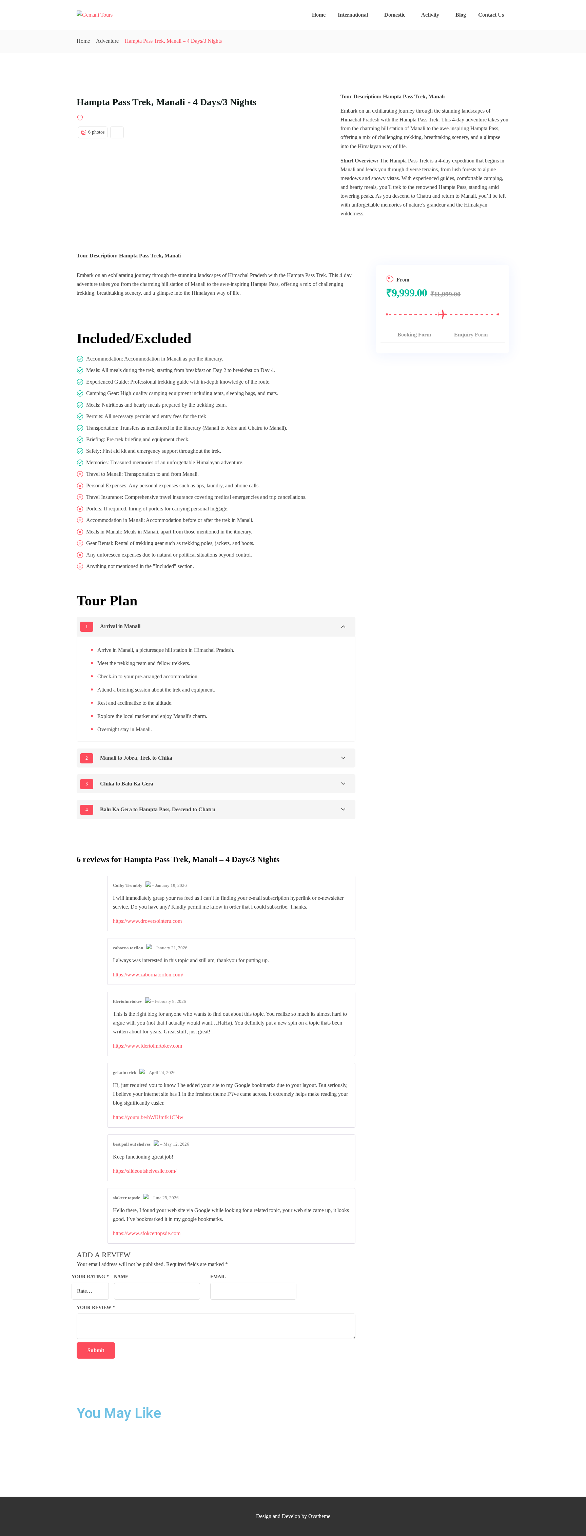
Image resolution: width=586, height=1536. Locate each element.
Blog (460, 15)
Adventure (107, 41)
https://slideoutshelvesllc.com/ (144, 1171)
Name (121, 1276)
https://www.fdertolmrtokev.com (147, 1046)
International (353, 15)
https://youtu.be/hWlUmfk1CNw (148, 1117)
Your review (96, 1307)
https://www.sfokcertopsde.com (146, 1233)
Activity (430, 15)
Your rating (90, 1276)
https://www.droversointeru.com (147, 921)
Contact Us (491, 15)
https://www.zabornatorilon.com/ (148, 974)
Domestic (394, 15)
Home (319, 15)
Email (218, 1276)
